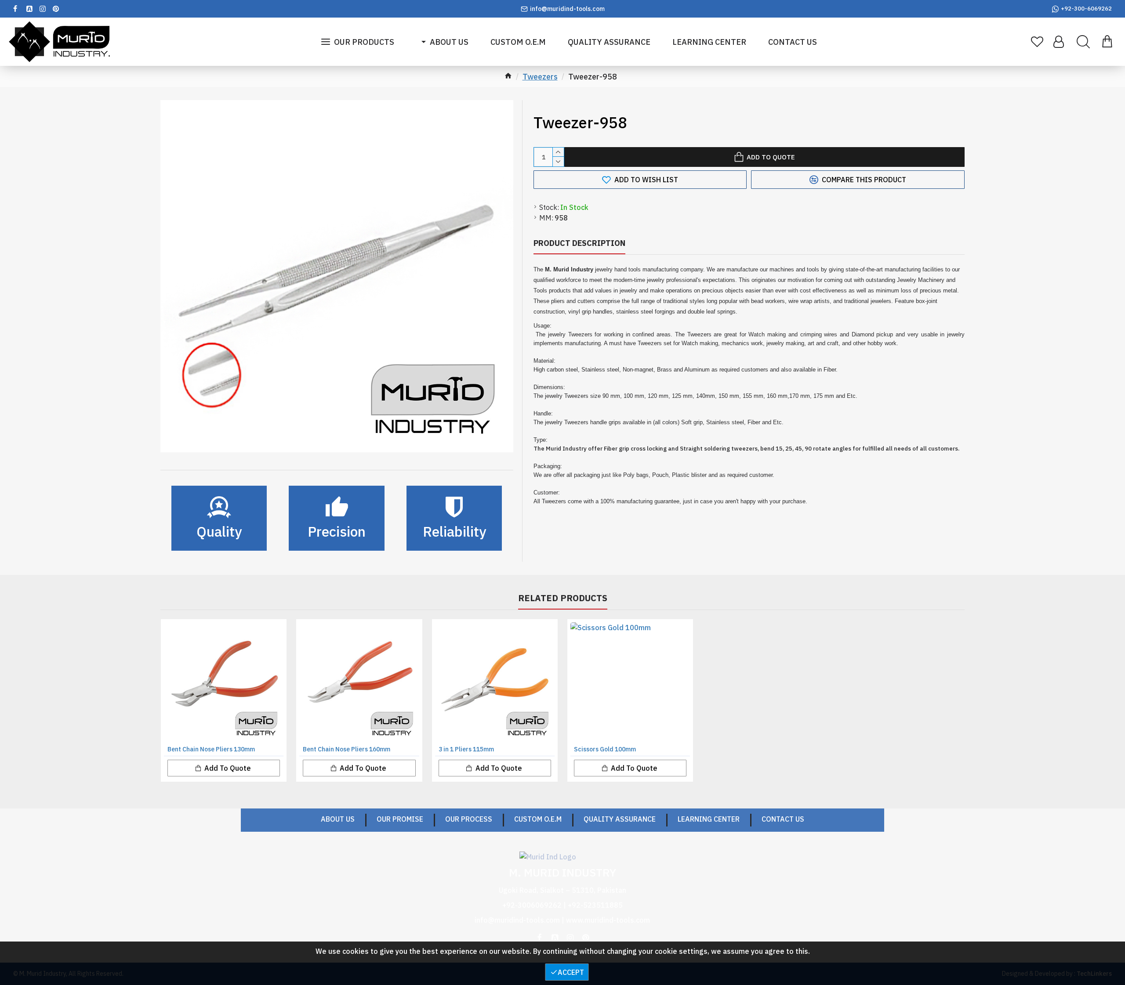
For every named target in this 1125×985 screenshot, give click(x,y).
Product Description (579, 243)
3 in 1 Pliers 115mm (466, 749)
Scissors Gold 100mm (605, 749)
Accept (571, 972)
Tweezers (540, 77)
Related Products (562, 598)
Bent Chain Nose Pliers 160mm (346, 749)
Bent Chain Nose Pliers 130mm (211, 749)
